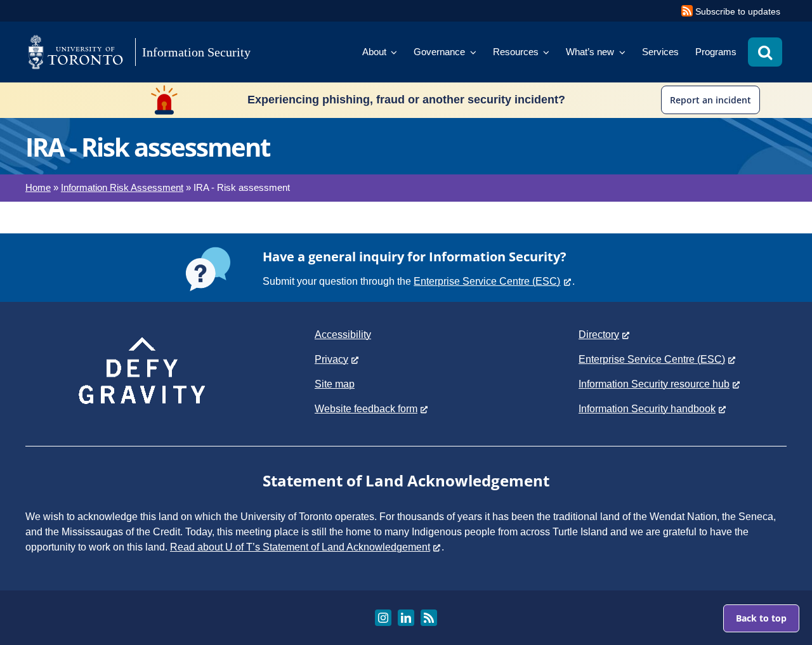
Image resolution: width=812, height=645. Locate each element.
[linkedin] (406, 617)
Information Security (196, 52)
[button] (765, 52)
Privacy (331, 359)
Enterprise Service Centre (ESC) (487, 281)
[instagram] (383, 617)
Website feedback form (366, 408)
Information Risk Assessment (122, 187)
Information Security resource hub (654, 384)
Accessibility (343, 334)
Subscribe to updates (737, 11)
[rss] (429, 617)
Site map (335, 384)
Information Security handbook (647, 408)
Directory (599, 334)
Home (38, 187)
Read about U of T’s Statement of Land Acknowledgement (300, 547)
